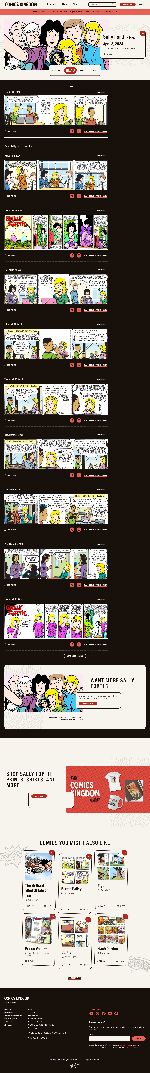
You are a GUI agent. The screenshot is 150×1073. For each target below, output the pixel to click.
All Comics (8, 1025)
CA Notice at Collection (36, 1022)
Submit (139, 1039)
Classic (66, 909)
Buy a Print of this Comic (95, 131)
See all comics (74, 978)
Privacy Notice (133, 1047)
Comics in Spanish (10, 1019)
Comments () (13, 131)
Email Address (96, 1035)
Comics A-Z (8, 1009)
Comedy (30, 906)
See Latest (76, 86)
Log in (142, 4)
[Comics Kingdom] (16, 998)
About (30, 1009)
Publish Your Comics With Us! (38, 1038)
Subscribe (127, 4)
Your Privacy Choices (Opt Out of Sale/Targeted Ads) (47, 1033)
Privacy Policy (33, 1015)
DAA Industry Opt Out (35, 1019)
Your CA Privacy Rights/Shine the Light (41, 1025)
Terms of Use (32, 1028)
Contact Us (31, 1012)
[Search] (113, 4)
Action (102, 961)
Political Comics (10, 1022)
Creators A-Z (8, 1012)
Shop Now (39, 796)
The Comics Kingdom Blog (13, 1015)
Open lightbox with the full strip (56, 110)
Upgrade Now (88, 703)
